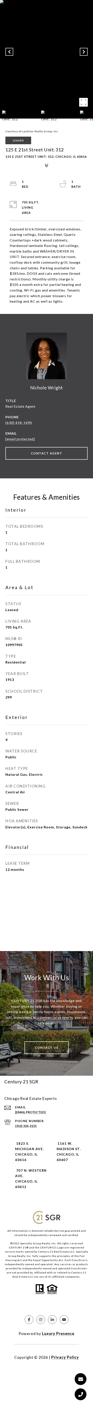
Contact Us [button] (46, 1047)
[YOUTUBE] (64, 1319)
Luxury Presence (58, 1333)
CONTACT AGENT (46, 453)
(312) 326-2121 (26, 1126)
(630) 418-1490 (18, 423)
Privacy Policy (65, 1357)
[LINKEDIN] (52, 1319)
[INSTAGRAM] (40, 1319)
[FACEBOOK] (29, 1319)
